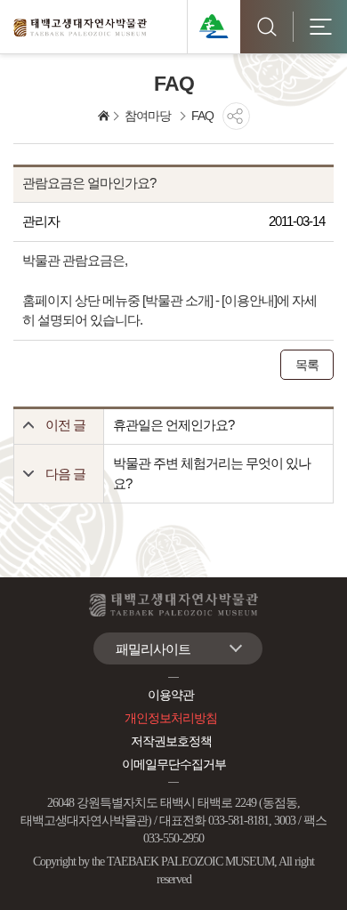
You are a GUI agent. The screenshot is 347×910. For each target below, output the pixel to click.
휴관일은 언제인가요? (173, 424)
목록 (307, 365)
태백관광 (213, 26)
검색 (267, 26)
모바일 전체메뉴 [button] (320, 26)
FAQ (202, 116)
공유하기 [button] (236, 116)
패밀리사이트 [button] (153, 649)
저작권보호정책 (171, 741)
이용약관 (171, 695)
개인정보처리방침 (171, 718)
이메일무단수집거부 (174, 764)
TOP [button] (316, 884)
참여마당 (148, 116)
